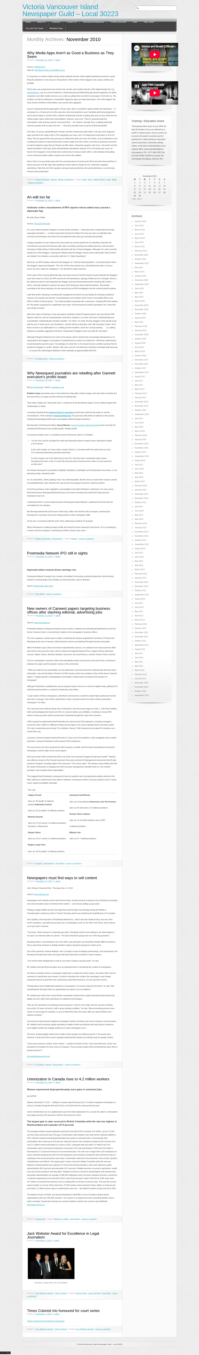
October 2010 (140, 691)
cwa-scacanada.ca (42, 623)
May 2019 (139, 322)
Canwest (39, 863)
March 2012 (140, 620)
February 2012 (141, 624)
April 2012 (139, 616)
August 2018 (140, 343)
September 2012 (142, 595)
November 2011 (141, 637)
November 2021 (141, 255)
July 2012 (139, 603)
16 (140, 189)
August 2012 (140, 599)
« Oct (134, 199)
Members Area (56, 28)
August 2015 (140, 460)
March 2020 (140, 301)
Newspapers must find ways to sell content (62, 878)
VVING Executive (118, 22)
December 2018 (141, 335)
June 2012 (139, 607)
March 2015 (140, 481)
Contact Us (72, 22)
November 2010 (141, 687)
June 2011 (139, 658)
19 (154, 189)
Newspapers (57, 539)
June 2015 (139, 469)
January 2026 (140, 221)
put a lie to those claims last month (86, 425)
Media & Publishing (66, 179)
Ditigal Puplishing (42, 179)
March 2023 (140, 238)
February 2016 (141, 435)
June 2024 (139, 225)
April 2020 (139, 297)
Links (135, 22)
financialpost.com (41, 894)
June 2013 (139, 557)
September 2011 (142, 645)
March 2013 (140, 569)
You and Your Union (34, 28)
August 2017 (140, 376)
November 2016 (141, 406)
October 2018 (140, 339)
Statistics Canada (61, 1219)
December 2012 (141, 582)
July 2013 (139, 553)
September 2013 (142, 544)
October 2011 (140, 641)
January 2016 (140, 439)
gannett (74, 539)
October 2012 (140, 590)
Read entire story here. (43, 586)
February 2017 (141, 393)
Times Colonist (61, 1293)
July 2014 (139, 507)
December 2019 (141, 305)
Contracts (56, 22)
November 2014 (141, 498)
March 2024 (140, 230)
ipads (108, 179)
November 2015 (141, 448)
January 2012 (140, 628)
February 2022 (141, 251)
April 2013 (139, 565)
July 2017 (139, 381)
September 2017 (142, 372)
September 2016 (142, 414)
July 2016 (139, 418)
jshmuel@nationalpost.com (38, 1056)
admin (58, 60)
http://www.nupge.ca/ (35, 1205)
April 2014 (139, 519)
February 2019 (141, 326)
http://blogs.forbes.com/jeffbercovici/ (50, 70)
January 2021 (140, 276)
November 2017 (141, 364)
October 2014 (140, 502)
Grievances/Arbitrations (93, 22)
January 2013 (140, 578)
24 (145, 192)
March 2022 (140, 246)
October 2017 (140, 368)
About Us (41, 22)
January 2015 (140, 490)
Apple (84, 179)
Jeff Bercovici (39, 67)
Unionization (40, 1219)
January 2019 (140, 330)
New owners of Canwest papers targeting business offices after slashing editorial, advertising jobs (68, 610)
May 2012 (139, 611)
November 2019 (141, 309)
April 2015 (139, 477)
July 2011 (139, 653)
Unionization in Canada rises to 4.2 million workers (68, 1079)
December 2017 (141, 360)
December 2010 (141, 683)
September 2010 (142, 695)
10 (145, 186)
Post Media (40, 594)
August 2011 (140, 649)
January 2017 (140, 397)
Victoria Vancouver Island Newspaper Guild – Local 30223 (70, 10)
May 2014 (139, 515)
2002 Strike (149, 22)
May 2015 (139, 473)
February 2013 (141, 574)
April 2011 (139, 666)
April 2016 (139, 427)
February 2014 (141, 523)
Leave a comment (35, 182)
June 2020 (139, 288)
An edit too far (38, 197)
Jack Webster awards (44, 1293)
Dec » (139, 199)
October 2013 (140, 540)
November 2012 (141, 586)
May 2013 (139, 561)
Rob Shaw (106, 1293)
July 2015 (139, 465)
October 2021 (140, 259)
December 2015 (141, 444)
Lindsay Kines (81, 1293)
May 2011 (139, 662)
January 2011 (140, 679)
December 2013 (141, 532)
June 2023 (139, 234)
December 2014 (141, 494)
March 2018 (140, 351)
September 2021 (142, 263)
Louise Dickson (94, 1293)
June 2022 (139, 242)
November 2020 (141, 280)
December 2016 (141, 402)
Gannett (67, 416)
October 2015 (140, 452)
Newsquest (59, 416)
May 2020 (139, 293)
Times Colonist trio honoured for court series (63, 1311)
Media (114, 179)
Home (28, 22)
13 (159, 186)
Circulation (39, 1064)
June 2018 (139, 347)
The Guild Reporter (42, 224)
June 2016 (139, 423)
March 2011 (140, 670)
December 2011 (141, 632)
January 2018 (140, 356)
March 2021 (140, 272)
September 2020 (142, 284)
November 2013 (141, 536)
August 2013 (140, 548)
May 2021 (139, 267)
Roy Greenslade (37, 387)
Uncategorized (41, 358)
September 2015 (142, 456)
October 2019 (140, 314)
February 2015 (141, 486)
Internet (54, 179)
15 (135, 189)
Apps (90, 179)
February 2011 (141, 674)
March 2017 (140, 389)
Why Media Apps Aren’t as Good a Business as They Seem (70, 55)
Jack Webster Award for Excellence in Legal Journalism (63, 1235)
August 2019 (140, 318)
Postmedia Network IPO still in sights (57, 553)
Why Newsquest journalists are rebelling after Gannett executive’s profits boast (71, 375)
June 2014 (139, 511)
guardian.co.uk (57, 387)
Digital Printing (99, 179)
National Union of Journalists (61, 412)
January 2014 (140, 527)
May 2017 (139, 385)
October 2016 (140, 410)
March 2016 (140, 431)
